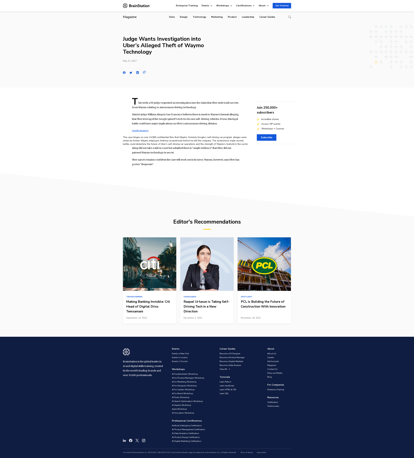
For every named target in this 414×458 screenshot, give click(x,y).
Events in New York (180, 353)
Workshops (222, 5)
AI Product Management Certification (188, 429)
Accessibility (261, 452)
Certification (272, 402)
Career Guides (267, 16)
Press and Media (274, 373)
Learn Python (225, 382)
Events (205, 5)
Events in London (180, 357)
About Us (271, 353)
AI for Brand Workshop (182, 393)
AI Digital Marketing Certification (186, 441)
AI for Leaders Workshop (183, 389)
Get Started (281, 5)
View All (224, 369)
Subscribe (266, 137)
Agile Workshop (179, 409)
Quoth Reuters (140, 130)
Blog (269, 377)
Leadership (248, 16)
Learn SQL (224, 393)
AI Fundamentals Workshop (185, 374)
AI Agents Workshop (181, 405)
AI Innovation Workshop (183, 413)
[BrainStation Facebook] (130, 440)
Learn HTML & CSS (228, 389)
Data (172, 16)
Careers (270, 357)
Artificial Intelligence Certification (187, 425)
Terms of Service (246, 452)
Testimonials (273, 406)
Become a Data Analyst (230, 365)
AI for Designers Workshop (184, 385)
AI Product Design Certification (186, 437)
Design (184, 16)
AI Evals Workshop (181, 397)
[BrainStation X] (137, 440)
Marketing (217, 16)
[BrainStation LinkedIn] (124, 440)
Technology (199, 16)
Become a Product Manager (232, 357)
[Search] (289, 17)
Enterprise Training (187, 5)
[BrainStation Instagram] (143, 440)
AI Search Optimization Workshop (187, 401)
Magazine (271, 365)
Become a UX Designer (230, 353)
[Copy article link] (144, 72)
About (262, 5)
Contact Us (272, 369)
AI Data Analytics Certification (185, 433)
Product (232, 16)
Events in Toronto (180, 361)
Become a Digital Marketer (231, 361)
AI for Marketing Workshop (184, 382)
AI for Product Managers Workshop (188, 378)
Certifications (243, 5)
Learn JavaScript (227, 385)
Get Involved (273, 361)
